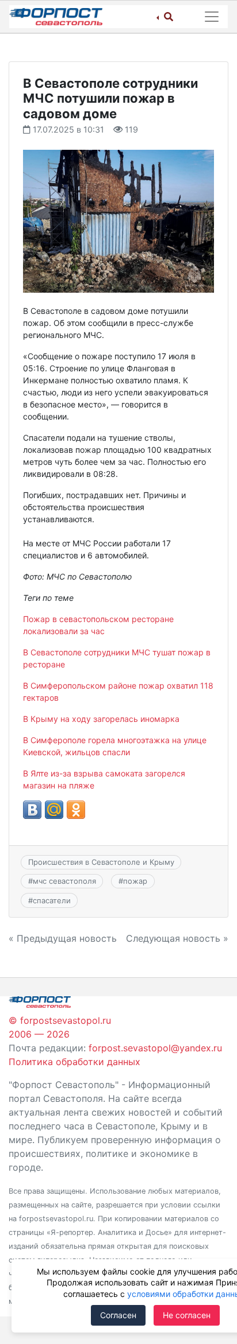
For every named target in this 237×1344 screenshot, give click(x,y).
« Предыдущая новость (63, 938)
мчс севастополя (64, 880)
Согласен (118, 1315)
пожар (135, 880)
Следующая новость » (177, 938)
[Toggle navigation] (212, 16)
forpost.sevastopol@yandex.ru (155, 1048)
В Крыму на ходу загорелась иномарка (101, 719)
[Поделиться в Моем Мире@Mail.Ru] (54, 810)
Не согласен (187, 1315)
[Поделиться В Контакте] (32, 810)
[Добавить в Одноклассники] (76, 810)
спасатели (52, 900)
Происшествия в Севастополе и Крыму (101, 862)
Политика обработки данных (74, 1061)
